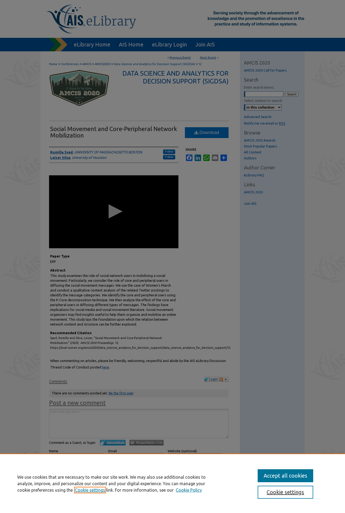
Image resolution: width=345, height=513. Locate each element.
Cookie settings (90, 490)
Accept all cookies (285, 475)
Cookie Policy (189, 490)
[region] (172, 483)
